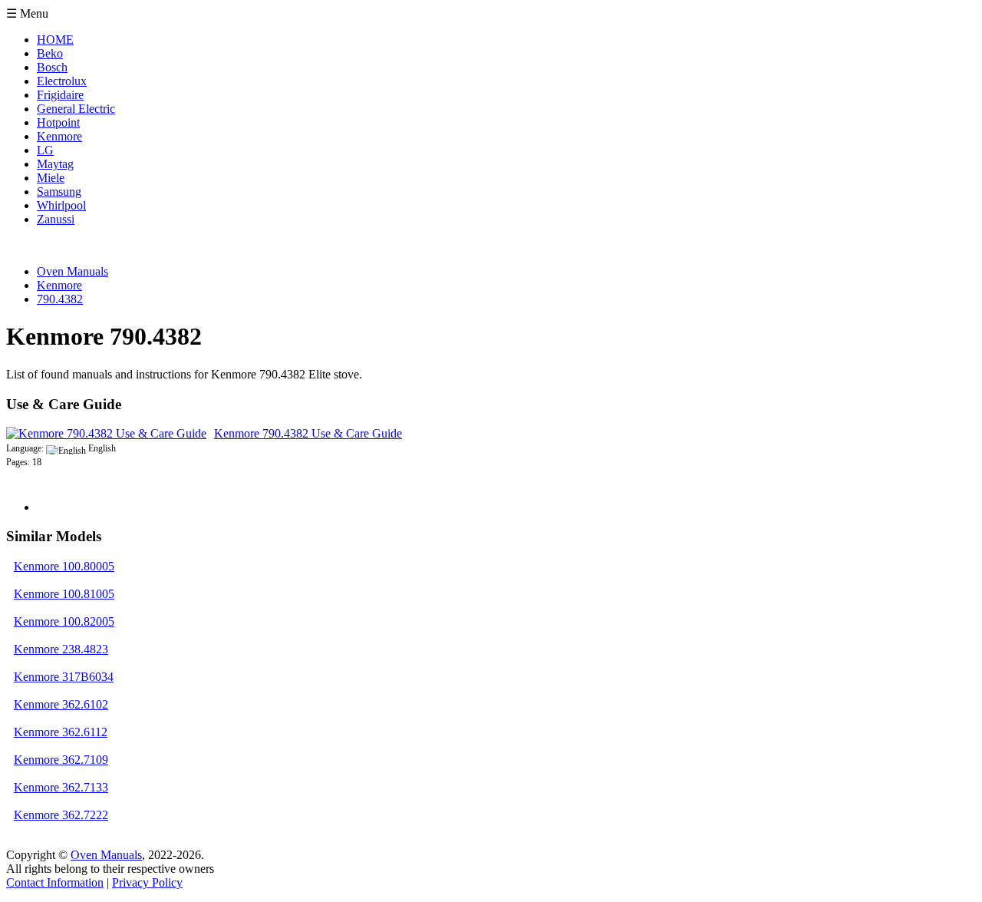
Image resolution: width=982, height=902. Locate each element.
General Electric (76, 108)
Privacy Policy (147, 882)
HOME (55, 39)
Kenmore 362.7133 (61, 787)
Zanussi (55, 219)
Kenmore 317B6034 (64, 676)
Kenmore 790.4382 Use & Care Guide (308, 433)
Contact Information (55, 882)
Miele (50, 177)
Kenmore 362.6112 (60, 731)
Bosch (52, 67)
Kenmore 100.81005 (64, 593)
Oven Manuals (106, 854)
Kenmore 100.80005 (64, 566)
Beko (50, 53)
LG (45, 150)
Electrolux (62, 81)
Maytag (55, 163)
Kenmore (59, 136)
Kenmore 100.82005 (64, 621)
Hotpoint (58, 122)
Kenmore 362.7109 (61, 759)
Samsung (59, 191)
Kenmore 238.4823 (61, 649)
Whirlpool (61, 205)
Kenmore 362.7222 (61, 814)
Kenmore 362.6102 (61, 704)
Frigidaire (60, 94)
